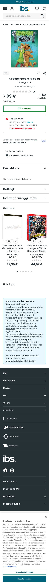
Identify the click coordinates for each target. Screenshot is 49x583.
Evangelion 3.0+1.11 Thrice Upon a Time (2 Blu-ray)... (12, 248)
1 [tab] (23, 66)
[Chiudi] (46, 517)
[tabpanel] (24, 48)
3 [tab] (23, 271)
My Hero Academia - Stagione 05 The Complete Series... (37, 248)
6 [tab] (31, 271)
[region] (24, 548)
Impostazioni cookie (24, 572)
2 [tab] (25, 66)
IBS (13, 101)
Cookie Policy (10, 566)
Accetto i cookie (24, 578)
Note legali (9, 284)
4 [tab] (25, 271)
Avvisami (26, 108)
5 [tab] (28, 271)
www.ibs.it (10, 328)
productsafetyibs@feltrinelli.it (20, 361)
